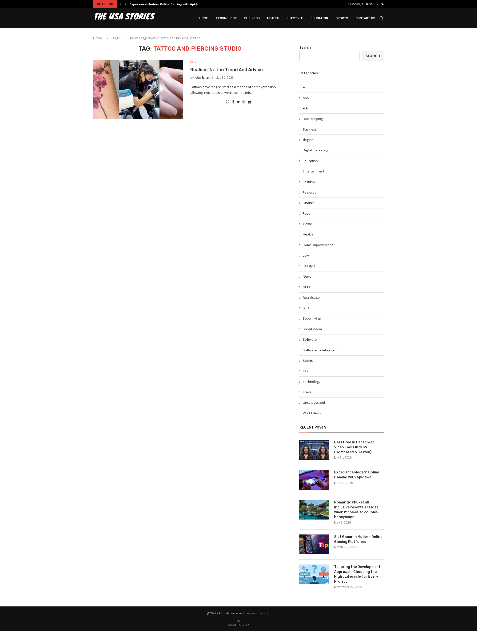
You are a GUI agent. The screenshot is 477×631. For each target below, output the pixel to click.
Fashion (309, 182)
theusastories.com (257, 613)
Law (306, 255)
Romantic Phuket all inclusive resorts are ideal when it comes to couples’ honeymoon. (357, 509)
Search (305, 47)
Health (273, 18)
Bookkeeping (313, 118)
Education (319, 18)
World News (312, 413)
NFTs (306, 287)
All (304, 87)
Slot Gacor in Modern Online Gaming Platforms (358, 539)
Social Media (312, 329)
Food (306, 213)
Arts (193, 62)
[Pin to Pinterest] (243, 102)
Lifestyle (295, 18)
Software (310, 339)
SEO (306, 308)
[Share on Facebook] (233, 102)
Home (203, 18)
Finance (309, 202)
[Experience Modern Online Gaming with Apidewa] (314, 480)
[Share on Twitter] (238, 102)
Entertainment (313, 171)
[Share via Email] (249, 102)
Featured (310, 192)
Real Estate (311, 297)
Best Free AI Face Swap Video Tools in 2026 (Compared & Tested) (354, 447)
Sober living (311, 318)
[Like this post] (227, 102)
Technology (226, 18)
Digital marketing (315, 150)
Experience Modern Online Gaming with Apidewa (166, 4)
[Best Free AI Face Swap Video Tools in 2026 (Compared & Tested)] (314, 450)
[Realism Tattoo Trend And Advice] (138, 89)
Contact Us (365, 18)
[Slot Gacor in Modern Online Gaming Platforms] (314, 544)
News (307, 276)
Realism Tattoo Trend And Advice (226, 69)
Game (307, 224)
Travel (307, 392)
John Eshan (202, 77)
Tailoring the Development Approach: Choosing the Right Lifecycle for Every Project (357, 574)
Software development (320, 350)
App (306, 98)
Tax (305, 371)
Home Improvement (318, 245)
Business (252, 18)
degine (308, 139)
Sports (342, 18)
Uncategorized (314, 402)
